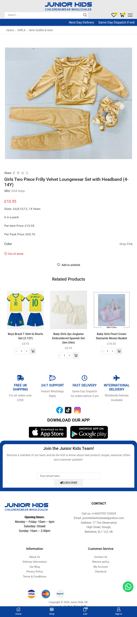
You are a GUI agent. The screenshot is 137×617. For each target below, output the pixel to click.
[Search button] (85, 15)
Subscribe (70, 482)
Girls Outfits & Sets (41, 30)
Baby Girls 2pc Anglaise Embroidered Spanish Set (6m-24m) (68, 338)
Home (10, 30)
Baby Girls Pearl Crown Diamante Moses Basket (111, 336)
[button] (32, 351)
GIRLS (21, 30)
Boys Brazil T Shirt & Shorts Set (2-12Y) (25, 336)
